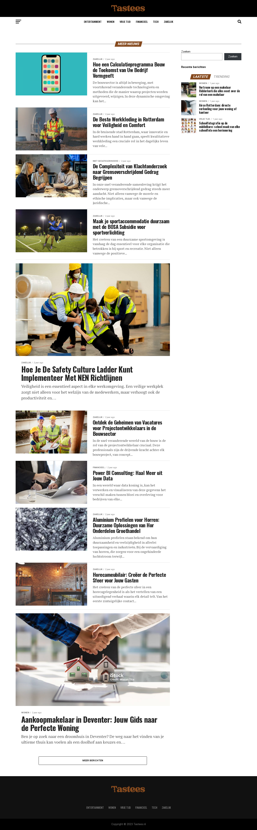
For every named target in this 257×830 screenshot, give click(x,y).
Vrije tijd (125, 22)
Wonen (110, 22)
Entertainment (93, 22)
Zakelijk (168, 22)
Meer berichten (92, 760)
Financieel (142, 22)
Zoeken (185, 51)
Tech (156, 22)
